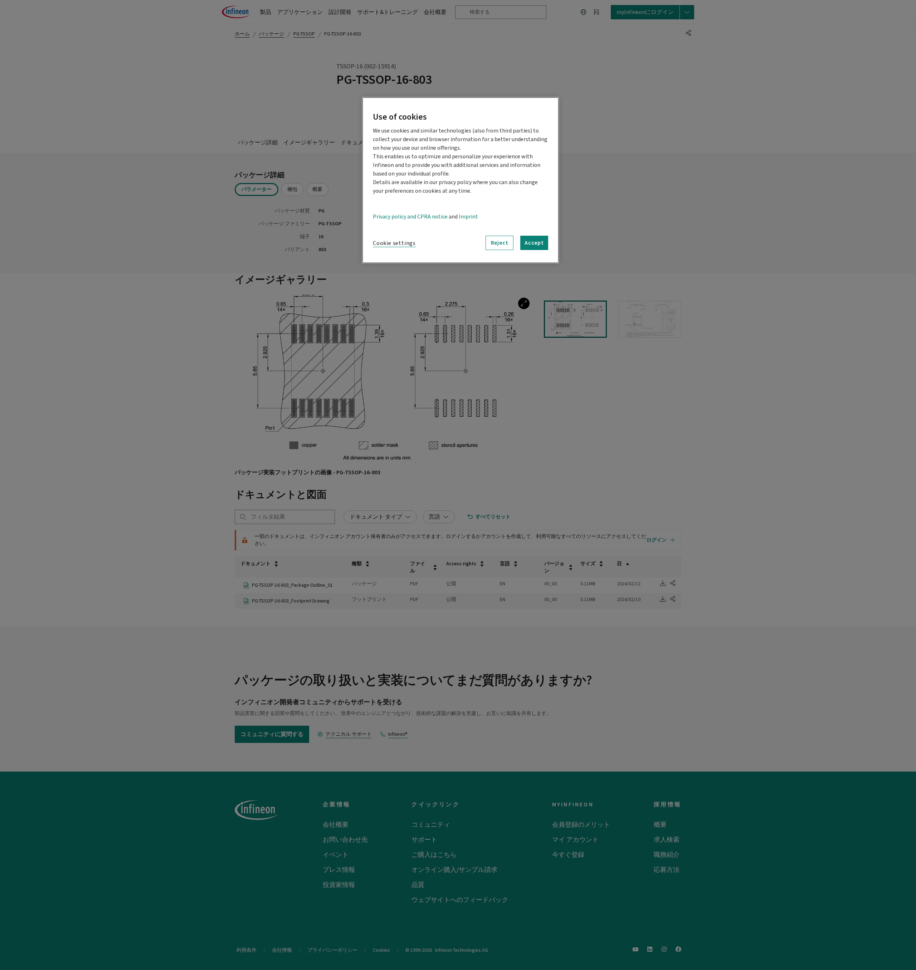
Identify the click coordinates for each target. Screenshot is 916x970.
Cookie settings (394, 243)
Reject (499, 243)
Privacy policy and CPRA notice (410, 217)
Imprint (468, 217)
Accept (534, 243)
